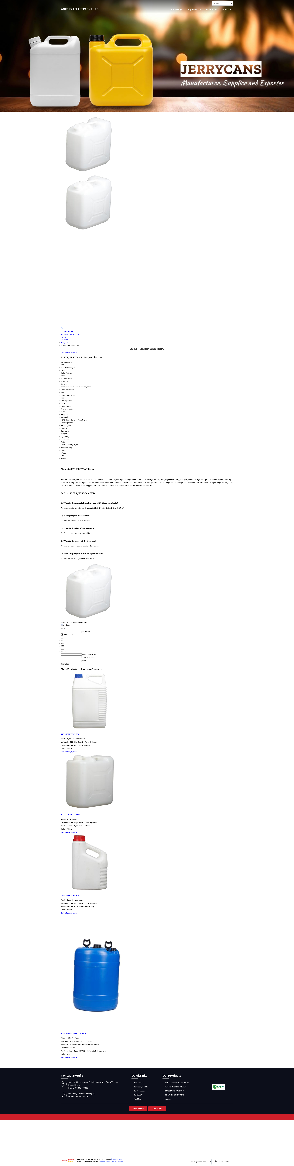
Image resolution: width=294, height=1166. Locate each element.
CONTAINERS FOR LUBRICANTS (177, 1083)
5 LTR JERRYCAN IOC (70, 734)
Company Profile (193, 9)
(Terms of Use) (116, 1159)
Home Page (176, 9)
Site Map (137, 1099)
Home (63, 337)
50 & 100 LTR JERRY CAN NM (74, 1033)
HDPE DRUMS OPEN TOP (174, 1091)
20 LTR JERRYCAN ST (70, 815)
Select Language (222, 1161)
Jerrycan (64, 342)
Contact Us (226, 9)
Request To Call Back (70, 334)
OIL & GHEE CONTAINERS (174, 1095)
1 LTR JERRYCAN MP (70, 895)
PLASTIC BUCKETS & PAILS (175, 1087)
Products (65, 340)
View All (168, 1099)
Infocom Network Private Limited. (111, 1162)
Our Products (211, 9)
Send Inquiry (69, 331)
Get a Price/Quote (69, 352)
